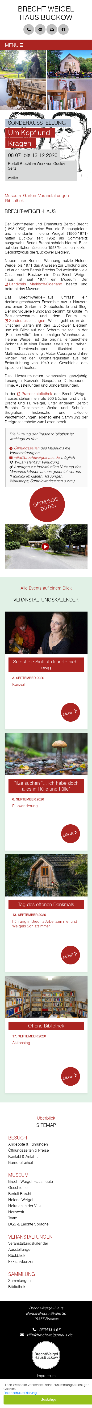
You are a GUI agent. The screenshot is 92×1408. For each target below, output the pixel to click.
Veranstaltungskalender (28, 1243)
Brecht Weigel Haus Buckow (46, 13)
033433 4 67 (49, 1329)
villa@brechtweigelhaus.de (37, 457)
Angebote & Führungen (28, 1144)
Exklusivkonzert (21, 1261)
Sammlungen (19, 1280)
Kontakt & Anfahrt (23, 1156)
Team (12, 1218)
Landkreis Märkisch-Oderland (35, 284)
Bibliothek (16, 1286)
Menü (14, 45)
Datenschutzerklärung (20, 1393)
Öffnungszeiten (26, 448)
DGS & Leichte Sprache (28, 1224)
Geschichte (18, 1187)
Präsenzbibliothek (37, 393)
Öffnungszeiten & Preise (28, 1150)
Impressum (46, 1375)
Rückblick (16, 1255)
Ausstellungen (20, 1249)
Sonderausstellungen (27, 320)
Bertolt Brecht (19, 1193)
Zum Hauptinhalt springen (32, 20)
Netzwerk (16, 1212)
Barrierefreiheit (20, 1162)
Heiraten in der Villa (25, 1205)
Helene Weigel (20, 1199)
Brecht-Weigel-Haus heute (30, 1181)
